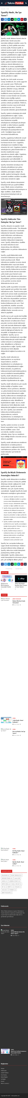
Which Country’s (5, 1083)
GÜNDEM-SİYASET (14, 881)
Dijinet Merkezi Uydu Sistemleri (19, 601)
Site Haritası (4, 1075)
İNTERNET (12, 889)
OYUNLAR (18, 887)
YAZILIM (4, 889)
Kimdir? (3, 1081)
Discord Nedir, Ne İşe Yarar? (19, 732)
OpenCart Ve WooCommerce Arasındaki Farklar (6, 585)
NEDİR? (10, 887)
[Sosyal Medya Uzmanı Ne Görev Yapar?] (5, 987)
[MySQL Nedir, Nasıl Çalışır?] (6, 861)
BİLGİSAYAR (5, 875)
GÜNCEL (4, 881)
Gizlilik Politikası (5, 1072)
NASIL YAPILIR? (16, 884)
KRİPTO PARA (6, 884)
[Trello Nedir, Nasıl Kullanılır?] (6, 720)
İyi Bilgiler (3, 1079)
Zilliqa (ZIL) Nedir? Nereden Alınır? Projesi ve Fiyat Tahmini (21, 585)
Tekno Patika (16, 604)
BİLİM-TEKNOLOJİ (16, 875)
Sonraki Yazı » (19, 568)
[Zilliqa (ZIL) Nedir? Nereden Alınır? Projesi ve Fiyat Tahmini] (21, 578)
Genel (8, 8)
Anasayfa (3, 8)
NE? (4, 887)
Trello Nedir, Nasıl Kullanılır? (18, 721)
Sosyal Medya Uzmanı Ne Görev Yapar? (18, 932)
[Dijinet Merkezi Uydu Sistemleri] (6, 656)
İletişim (2, 1068)
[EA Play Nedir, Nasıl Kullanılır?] (6, 850)
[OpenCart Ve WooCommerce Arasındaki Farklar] (7, 578)
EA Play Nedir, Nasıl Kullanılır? (18, 851)
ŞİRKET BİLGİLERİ (7, 892)
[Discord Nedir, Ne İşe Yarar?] (6, 786)
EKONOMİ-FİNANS (7, 878)
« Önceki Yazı (8, 568)
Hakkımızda (3, 1070)
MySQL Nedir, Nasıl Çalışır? (18, 862)
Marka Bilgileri (4, 1077)
